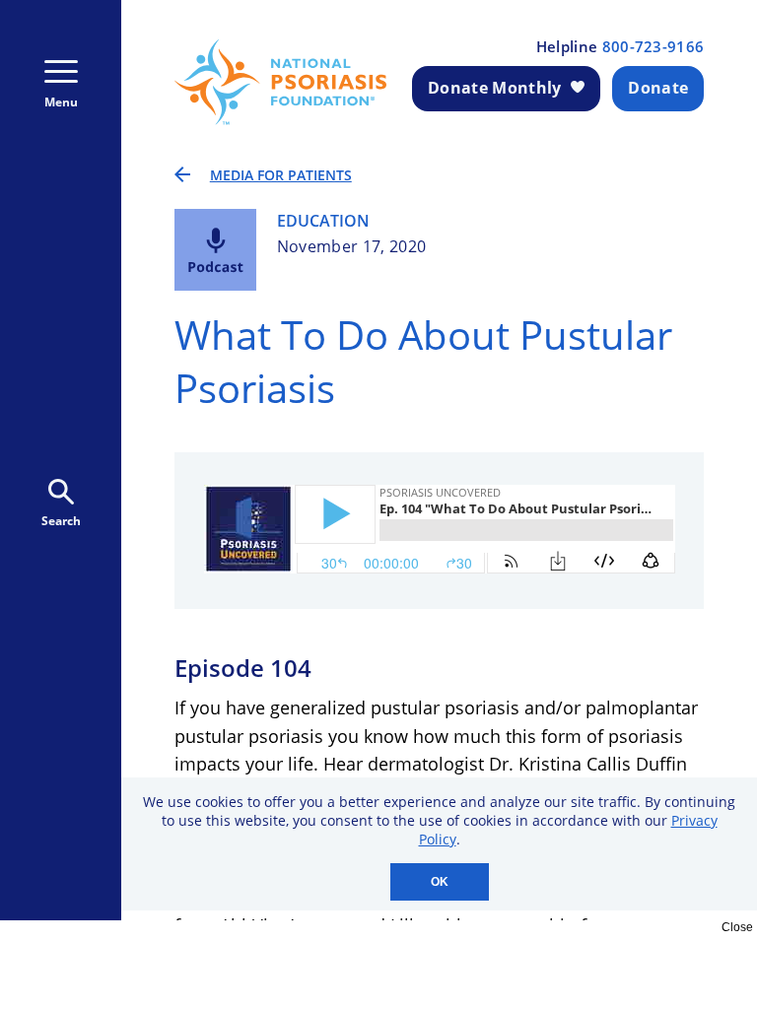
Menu (61, 102)
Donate (658, 88)
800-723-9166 (653, 46)
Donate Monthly (494, 88)
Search (61, 520)
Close (737, 927)
